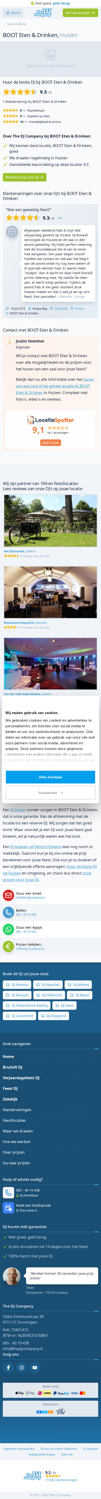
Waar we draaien (18, 1131)
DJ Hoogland (56, 1016)
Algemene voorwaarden (19, 1449)
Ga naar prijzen (16, 1162)
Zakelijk (10, 1099)
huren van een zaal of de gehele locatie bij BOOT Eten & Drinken (55, 386)
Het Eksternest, (19, 551)
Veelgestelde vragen (41, 1454)
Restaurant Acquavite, (25, 623)
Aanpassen (48, 792)
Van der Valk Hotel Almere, (27, 694)
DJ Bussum (20, 995)
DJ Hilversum (51, 995)
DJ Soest (67, 1005)
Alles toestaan (50, 777)
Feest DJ (10, 1088)
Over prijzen (14, 1152)
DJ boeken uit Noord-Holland (36, 846)
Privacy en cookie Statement (58, 1449)
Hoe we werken (17, 1141)
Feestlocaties (14, 1120)
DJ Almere (81, 984)
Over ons (67, 1454)
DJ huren (18, 809)
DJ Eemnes (19, 984)
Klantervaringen (17, 1109)
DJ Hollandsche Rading (29, 1005)
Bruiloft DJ (12, 1067)
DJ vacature (90, 1449)
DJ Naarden (50, 984)
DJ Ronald (60, 309)
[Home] (43, 13)
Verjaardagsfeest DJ (21, 1077)
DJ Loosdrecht (22, 1016)
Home (8, 1056)
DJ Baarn (82, 995)
